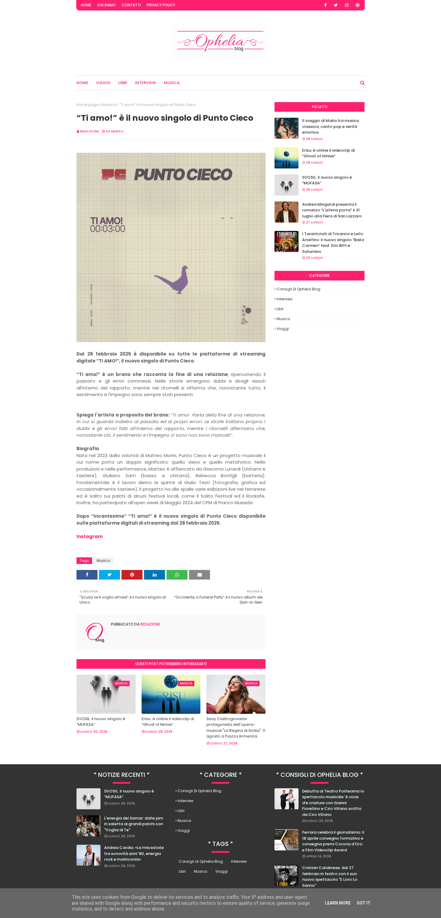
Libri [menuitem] (122, 83)
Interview (284, 298)
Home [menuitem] (82, 83)
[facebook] (325, 5)
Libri (280, 308)
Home (86, 5)
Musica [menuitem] (172, 83)
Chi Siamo (106, 5)
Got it (363, 903)
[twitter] (336, 5)
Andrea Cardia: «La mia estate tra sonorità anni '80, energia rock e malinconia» (134, 853)
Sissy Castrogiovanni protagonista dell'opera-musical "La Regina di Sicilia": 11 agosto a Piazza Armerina (235, 727)
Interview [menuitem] (145, 83)
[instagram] (347, 5)
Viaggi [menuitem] (103, 83)
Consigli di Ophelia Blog (298, 289)
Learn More (338, 903)
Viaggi (283, 328)
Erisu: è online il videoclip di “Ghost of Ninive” (168, 722)
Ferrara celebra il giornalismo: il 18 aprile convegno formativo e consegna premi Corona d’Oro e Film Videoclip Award (333, 841)
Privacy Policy (161, 5)
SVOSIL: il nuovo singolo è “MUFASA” (100, 722)
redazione (89, 131)
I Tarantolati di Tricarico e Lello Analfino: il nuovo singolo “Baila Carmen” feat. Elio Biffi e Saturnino (333, 242)
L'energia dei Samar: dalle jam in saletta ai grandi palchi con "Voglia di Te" (133, 824)
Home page (87, 104)
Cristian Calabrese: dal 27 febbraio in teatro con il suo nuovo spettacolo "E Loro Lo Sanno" (329, 876)
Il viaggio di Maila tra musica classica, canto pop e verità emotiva (330, 126)
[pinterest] (358, 5)
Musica (108, 104)
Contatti (131, 5)
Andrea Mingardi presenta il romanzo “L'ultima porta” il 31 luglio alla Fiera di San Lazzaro (332, 210)
